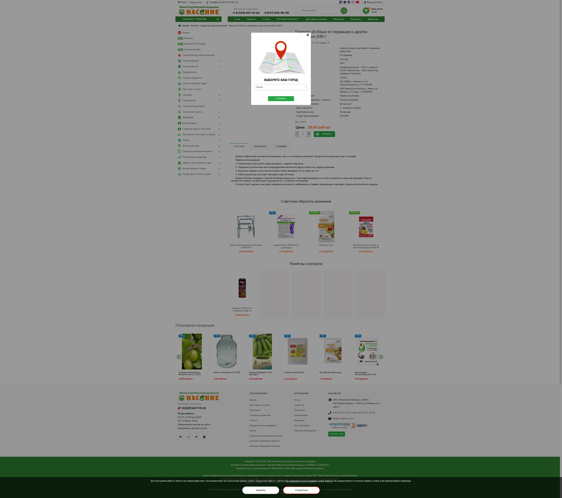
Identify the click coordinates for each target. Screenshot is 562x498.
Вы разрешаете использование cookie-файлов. (309, 481)
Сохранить (281, 98)
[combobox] (281, 87)
